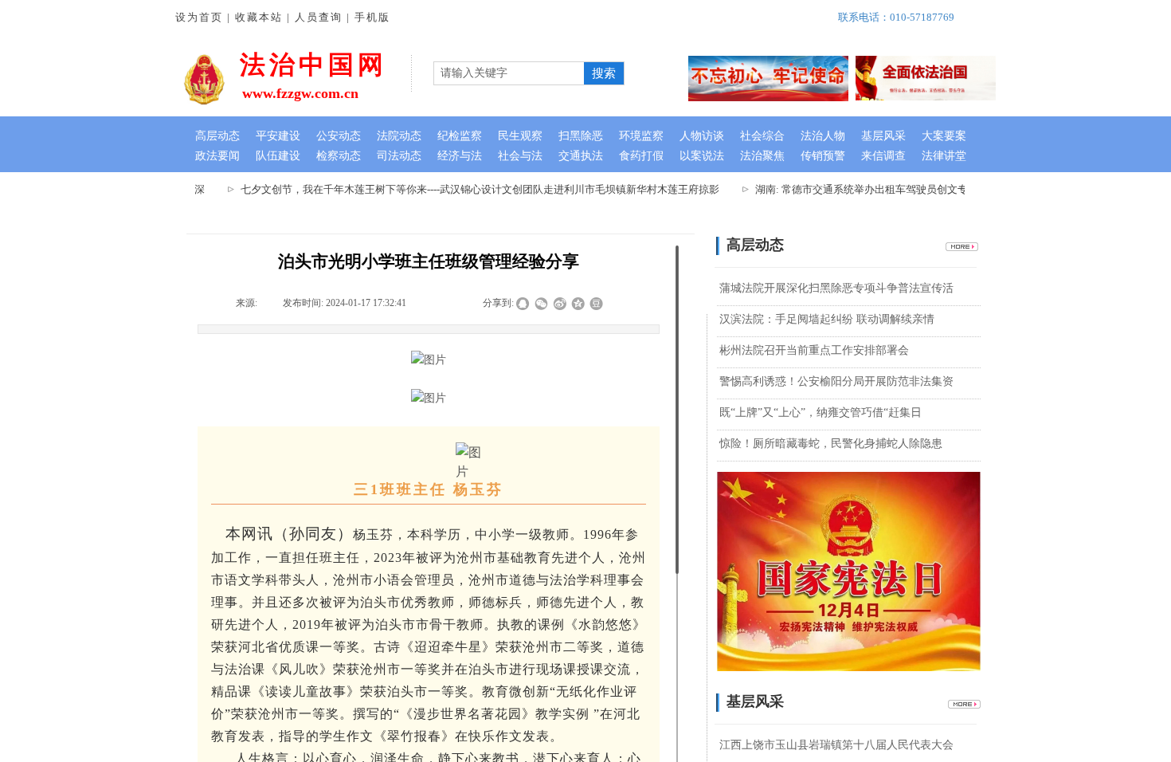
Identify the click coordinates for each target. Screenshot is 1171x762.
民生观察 (520, 136)
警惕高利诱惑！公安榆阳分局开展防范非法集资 (836, 381)
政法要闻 (217, 156)
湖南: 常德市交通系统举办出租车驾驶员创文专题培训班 (873, 189)
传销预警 (823, 156)
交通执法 (580, 156)
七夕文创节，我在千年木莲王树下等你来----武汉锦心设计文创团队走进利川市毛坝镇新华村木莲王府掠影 (471, 189)
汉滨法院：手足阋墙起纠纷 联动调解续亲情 (826, 319)
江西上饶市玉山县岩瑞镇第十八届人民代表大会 (836, 745)
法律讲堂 (944, 156)
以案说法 (701, 156)
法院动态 (399, 136)
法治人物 (823, 136)
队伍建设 (278, 156)
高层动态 (217, 136)
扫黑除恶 (580, 136)
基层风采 (883, 136)
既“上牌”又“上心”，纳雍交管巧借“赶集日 (820, 412)
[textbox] (507, 73)
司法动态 (399, 156)
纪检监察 (459, 136)
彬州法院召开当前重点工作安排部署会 (814, 350)
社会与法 (520, 156)
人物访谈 (701, 136)
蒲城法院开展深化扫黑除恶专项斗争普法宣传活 (836, 288)
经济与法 (459, 156)
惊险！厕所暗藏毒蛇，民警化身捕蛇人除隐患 (830, 444)
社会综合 (762, 136)
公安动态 (338, 136)
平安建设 (278, 136)
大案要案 (944, 136)
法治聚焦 (762, 156)
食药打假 (641, 156)
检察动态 (338, 156)
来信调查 (883, 156)
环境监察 (641, 136)
